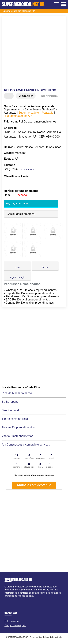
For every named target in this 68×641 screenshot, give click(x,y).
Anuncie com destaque (34, 485)
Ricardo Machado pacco (17, 393)
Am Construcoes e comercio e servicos (26, 444)
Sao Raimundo (11, 410)
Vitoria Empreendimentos (17, 436)
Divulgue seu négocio (15, 625)
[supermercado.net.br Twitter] (7, 598)
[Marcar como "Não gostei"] (11, 95)
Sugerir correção (17, 277)
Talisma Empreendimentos (18, 427)
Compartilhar (25, 95)
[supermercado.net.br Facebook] (5, 598)
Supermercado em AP (18, 115)
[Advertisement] (34, 52)
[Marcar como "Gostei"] (7, 95)
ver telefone (28, 169)
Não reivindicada (49, 96)
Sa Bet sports (10, 401)
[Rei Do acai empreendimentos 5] (33, 257)
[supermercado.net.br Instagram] (8, 598)
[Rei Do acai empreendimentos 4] (13, 257)
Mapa (17, 267)
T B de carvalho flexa (15, 418)
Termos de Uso (36, 637)
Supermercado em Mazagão (35, 112)
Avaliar (45, 267)
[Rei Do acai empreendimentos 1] (13, 239)
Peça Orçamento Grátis (17, 203)
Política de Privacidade (52, 637)
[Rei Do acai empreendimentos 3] (53, 239)
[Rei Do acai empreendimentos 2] (33, 239)
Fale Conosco (11, 621)
